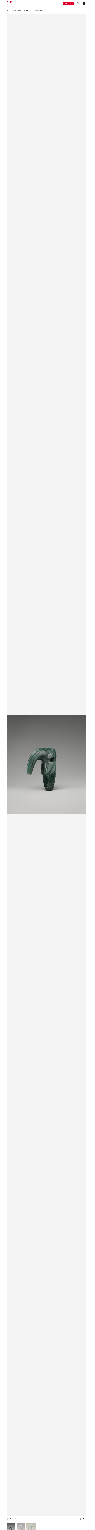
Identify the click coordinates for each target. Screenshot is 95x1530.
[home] (8, 10)
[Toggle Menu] (84, 3)
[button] (46, 764)
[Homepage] (9, 3)
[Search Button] (78, 3)
